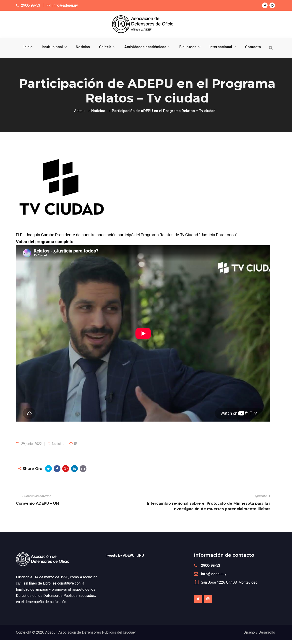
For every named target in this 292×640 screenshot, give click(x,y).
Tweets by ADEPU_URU (124, 555)
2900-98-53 (210, 565)
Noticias (58, 444)
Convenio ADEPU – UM (37, 503)
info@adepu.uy (213, 574)
